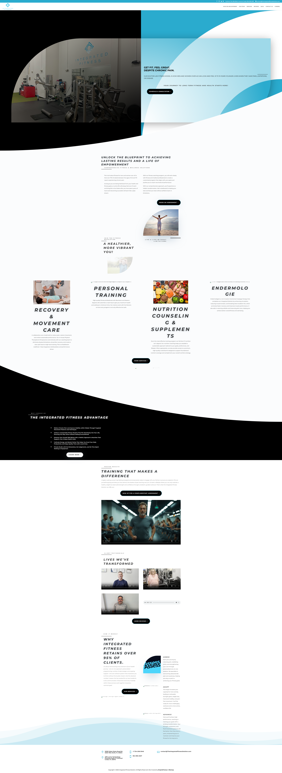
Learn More (74, 454)
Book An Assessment (168, 202)
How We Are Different (230, 6)
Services (249, 6)
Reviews (256, 6)
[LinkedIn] (223, 2)
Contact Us (269, 6)
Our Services (129, 691)
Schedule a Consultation (159, 91)
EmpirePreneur (163, 770)
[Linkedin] (221, 2)
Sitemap (171, 770)
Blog (262, 6)
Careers (277, 6)
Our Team (242, 6)
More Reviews (140, 621)
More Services (140, 361)
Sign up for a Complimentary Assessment (140, 493)
